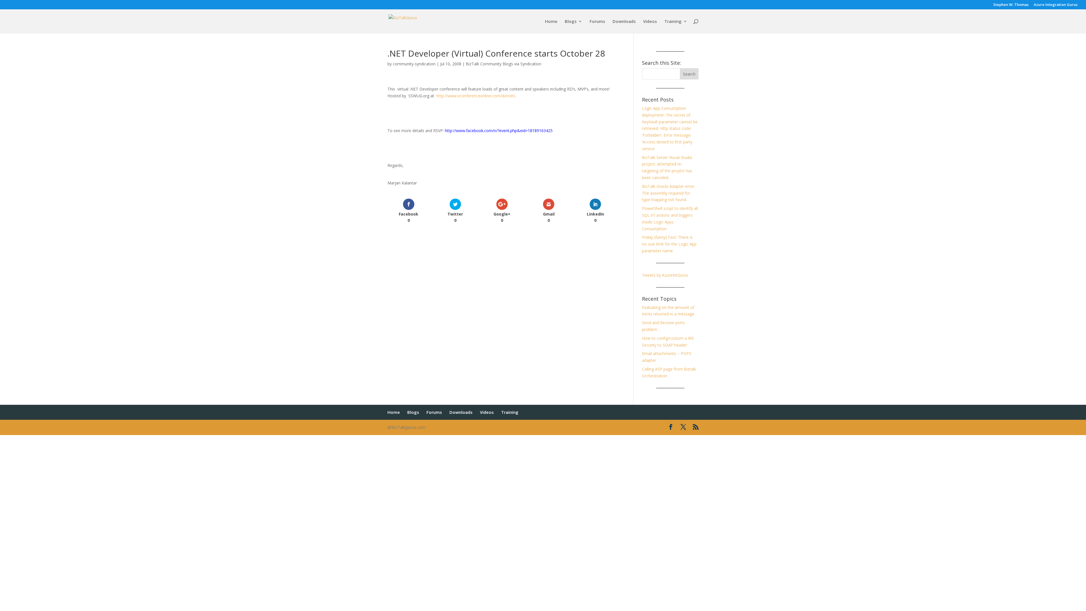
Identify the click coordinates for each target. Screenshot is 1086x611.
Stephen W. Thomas (1011, 5)
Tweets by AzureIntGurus (665, 275)
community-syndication (414, 63)
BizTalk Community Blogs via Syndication (503, 63)
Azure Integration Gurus (1056, 5)
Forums (597, 21)
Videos (650, 21)
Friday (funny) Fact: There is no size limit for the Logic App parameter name (669, 243)
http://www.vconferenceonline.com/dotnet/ (475, 95)
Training (673, 21)
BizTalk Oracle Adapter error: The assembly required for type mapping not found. (668, 193)
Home (551, 21)
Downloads (624, 21)
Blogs (571, 21)
